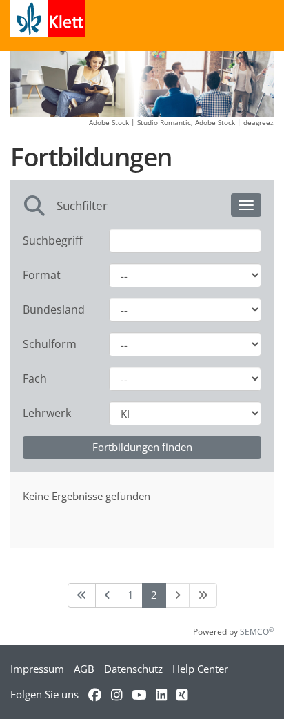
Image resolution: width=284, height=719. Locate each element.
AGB (84, 668)
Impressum (37, 668)
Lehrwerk (47, 413)
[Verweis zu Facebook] (94, 694)
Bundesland (54, 309)
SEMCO (257, 631)
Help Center (200, 668)
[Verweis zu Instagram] (116, 694)
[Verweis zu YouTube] (139, 694)
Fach (35, 378)
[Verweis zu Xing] (181, 694)
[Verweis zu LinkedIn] (161, 694)
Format (42, 274)
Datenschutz (133, 668)
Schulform (50, 344)
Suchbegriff (53, 240)
